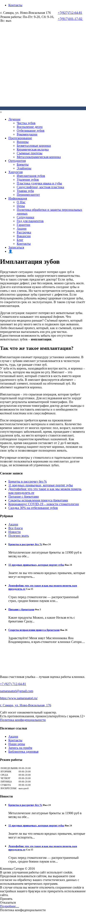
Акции (22, 228)
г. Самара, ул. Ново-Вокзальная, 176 (25, 705)
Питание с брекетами (23, 496)
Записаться (16, 247)
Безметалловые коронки (34, 145)
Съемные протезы (29, 153)
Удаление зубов (28, 179)
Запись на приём (20, 748)
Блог (20, 240)
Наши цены (16, 744)
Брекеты (23, 164)
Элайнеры (24, 168)
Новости (14, 532)
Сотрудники (25, 217)
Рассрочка (24, 232)
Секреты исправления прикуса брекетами (38, 500)
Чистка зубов (26, 123)
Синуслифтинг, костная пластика (40, 187)
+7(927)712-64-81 (70, 12)
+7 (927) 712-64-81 (13, 684)
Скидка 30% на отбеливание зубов (33, 508)
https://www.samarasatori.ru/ (19, 698)
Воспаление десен (30, 127)
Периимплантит (28, 194)
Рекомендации (27, 134)
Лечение (14, 119)
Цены (21, 206)
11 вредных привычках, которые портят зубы (40, 485)
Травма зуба (25, 191)
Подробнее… (9, 906)
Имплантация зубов (31, 176)
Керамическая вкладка (33, 149)
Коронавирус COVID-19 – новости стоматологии (43, 504)
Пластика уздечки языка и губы (39, 183)
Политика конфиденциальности (23, 720)
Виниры (23, 142)
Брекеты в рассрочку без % (27, 481)
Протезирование (20, 138)
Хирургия (15, 172)
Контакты (15, 5)
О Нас (21, 202)
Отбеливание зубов (30, 130)
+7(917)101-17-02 (70, 19)
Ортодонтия (17, 160)
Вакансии (24, 236)
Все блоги (15, 528)
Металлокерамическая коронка (39, 157)
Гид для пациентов (30, 221)
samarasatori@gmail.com (16, 691)
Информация (17, 198)
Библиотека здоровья (23, 751)
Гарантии (23, 225)
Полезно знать (18, 535)
